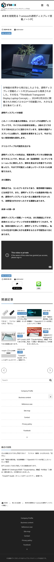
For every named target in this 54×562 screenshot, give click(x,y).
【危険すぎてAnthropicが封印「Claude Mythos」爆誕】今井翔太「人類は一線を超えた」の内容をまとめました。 (39, 339)
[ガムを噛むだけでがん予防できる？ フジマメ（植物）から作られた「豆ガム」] (8, 315)
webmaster (19, 29)
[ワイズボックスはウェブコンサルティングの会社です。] (8, 5)
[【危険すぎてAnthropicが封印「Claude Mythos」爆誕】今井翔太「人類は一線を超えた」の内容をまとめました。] (34, 335)
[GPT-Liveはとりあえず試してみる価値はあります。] (8, 339)
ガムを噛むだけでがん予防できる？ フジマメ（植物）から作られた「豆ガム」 (14, 320)
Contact (27, 417)
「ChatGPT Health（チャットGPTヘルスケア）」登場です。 (22, 476)
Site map (27, 410)
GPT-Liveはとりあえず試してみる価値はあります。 (19, 466)
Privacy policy (27, 424)
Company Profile (27, 391)
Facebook (27, 430)
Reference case (27, 404)
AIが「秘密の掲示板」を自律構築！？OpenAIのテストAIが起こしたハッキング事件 (40, 320)
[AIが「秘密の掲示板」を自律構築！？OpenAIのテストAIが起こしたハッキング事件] (34, 315)
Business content (25, 397)
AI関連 (46, 313)
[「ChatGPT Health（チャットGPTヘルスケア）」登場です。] (8, 353)
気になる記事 (6, 33)
